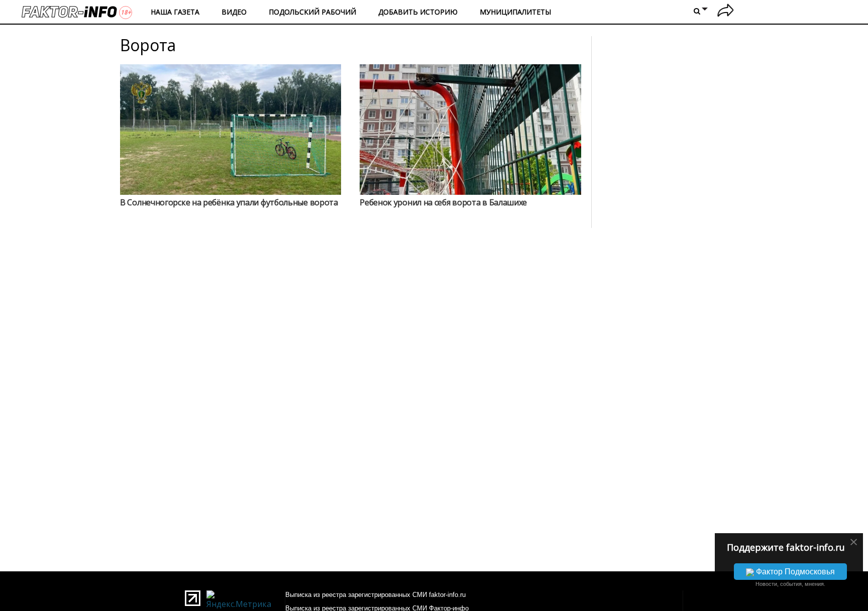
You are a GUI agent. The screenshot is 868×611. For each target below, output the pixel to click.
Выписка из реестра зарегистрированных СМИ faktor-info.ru (375, 594)
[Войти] (725, 12)
